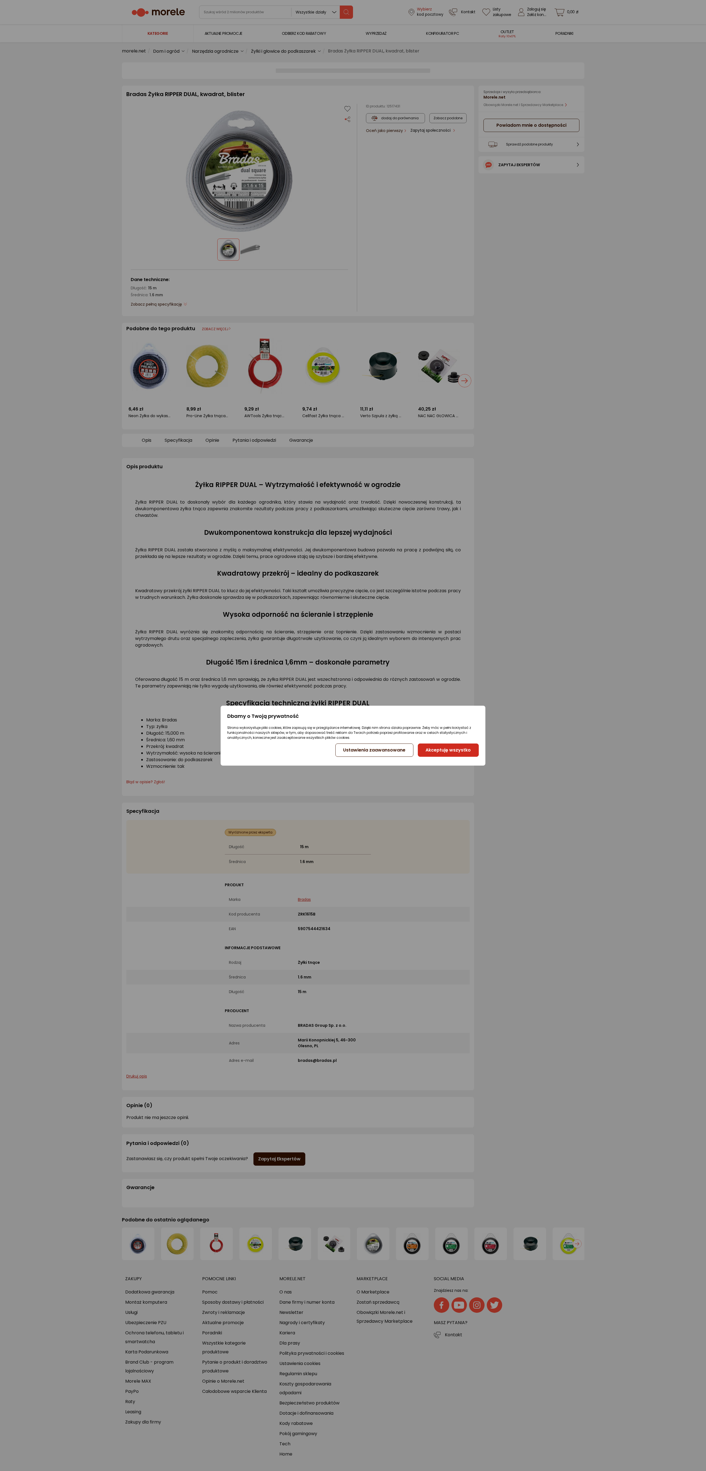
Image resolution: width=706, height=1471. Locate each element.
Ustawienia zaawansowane (374, 750)
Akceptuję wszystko (448, 750)
